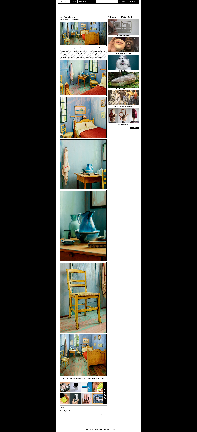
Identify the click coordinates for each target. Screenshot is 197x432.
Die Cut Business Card (123, 35)
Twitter (131, 17)
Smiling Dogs (123, 71)
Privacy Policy (109, 430)
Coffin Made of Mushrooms (123, 89)
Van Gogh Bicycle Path (96, 378)
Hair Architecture (123, 124)
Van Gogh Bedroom (69, 17)
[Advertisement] (98, 9)
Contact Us (132, 2)
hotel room (67, 48)
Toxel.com (64, 2)
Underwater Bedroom (79, 378)
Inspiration (83, 2)
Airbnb (82, 54)
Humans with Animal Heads (123, 106)
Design (73, 2)
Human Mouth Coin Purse (123, 53)
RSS (123, 17)
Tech (92, 2)
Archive (122, 2)
